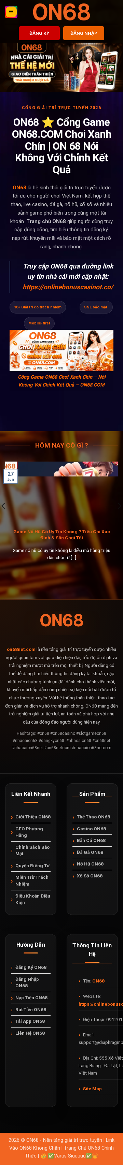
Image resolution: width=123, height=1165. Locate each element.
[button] (11, 11)
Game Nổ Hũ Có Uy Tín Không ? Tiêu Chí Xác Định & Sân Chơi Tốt (61, 534)
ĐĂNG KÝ (39, 33)
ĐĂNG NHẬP (83, 33)
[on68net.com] (61, 12)
